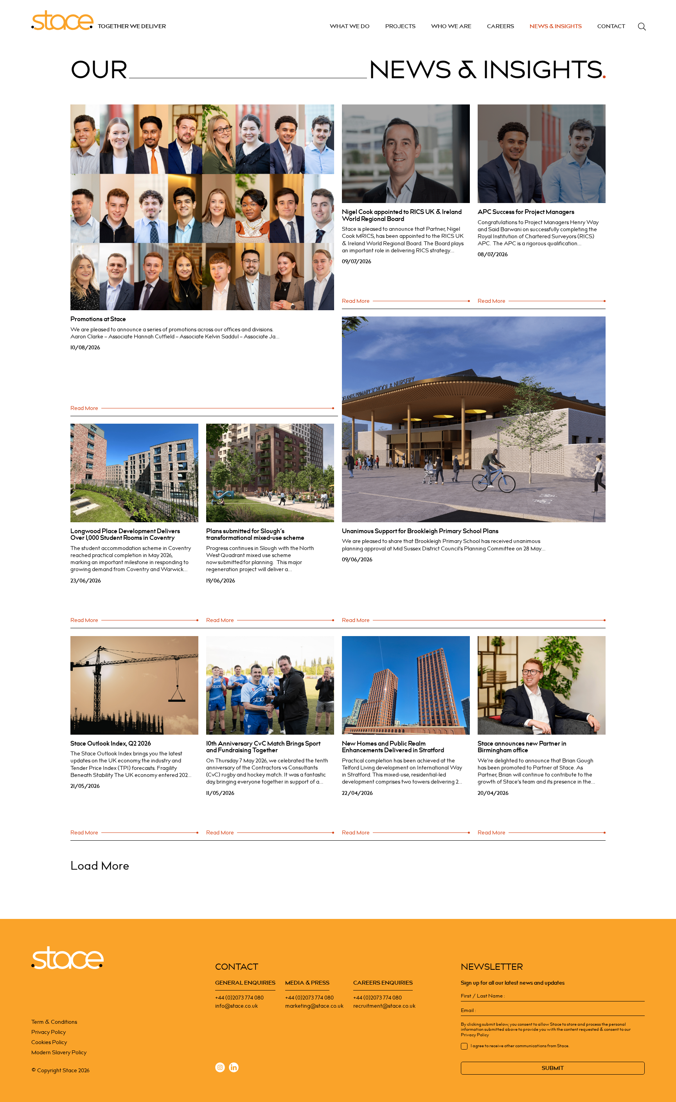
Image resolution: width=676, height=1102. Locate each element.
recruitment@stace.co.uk (384, 1006)
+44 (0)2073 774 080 (239, 998)
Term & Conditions (54, 1022)
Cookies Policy (49, 1042)
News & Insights (556, 26)
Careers (500, 26)
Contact (611, 26)
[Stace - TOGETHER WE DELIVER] (67, 958)
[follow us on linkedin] (234, 1068)
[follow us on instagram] (220, 1068)
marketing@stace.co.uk (314, 1006)
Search (642, 26)
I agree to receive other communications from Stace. (520, 1046)
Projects (400, 26)
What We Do (350, 26)
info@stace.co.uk (236, 1006)
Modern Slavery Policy (58, 1052)
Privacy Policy (48, 1032)
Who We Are (451, 26)
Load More (99, 866)
